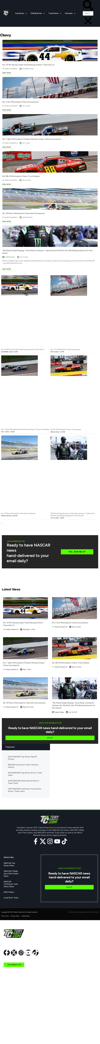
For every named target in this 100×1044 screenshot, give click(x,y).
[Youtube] (57, 841)
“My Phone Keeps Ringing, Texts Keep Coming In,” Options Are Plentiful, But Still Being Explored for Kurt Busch (73, 705)
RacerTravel (9, 1032)
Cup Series (19, 13)
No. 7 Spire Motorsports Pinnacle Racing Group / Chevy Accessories (31, 139)
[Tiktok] (64, 841)
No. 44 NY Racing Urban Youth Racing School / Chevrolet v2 (28, 65)
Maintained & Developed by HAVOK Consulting (83, 912)
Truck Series (53, 13)
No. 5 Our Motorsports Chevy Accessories (20, 102)
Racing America (10, 1015)
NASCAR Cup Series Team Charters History (23, 766)
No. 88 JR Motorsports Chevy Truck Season (21, 176)
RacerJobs (8, 1026)
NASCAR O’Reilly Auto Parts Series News (11, 873)
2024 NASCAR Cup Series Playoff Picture (22, 758)
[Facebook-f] (36, 841)
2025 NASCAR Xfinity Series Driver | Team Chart (23, 782)
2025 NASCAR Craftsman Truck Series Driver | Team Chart (24, 790)
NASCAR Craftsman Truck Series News (11, 884)
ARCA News (9, 892)
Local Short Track (11, 898)
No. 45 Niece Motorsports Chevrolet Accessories (23, 213)
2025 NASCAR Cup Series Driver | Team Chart (25, 774)
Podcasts (69, 13)
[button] (88, 5)
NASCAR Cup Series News (9, 864)
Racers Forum (9, 1037)
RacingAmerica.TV (11, 1021)
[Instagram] (50, 841)
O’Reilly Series (36, 13)
